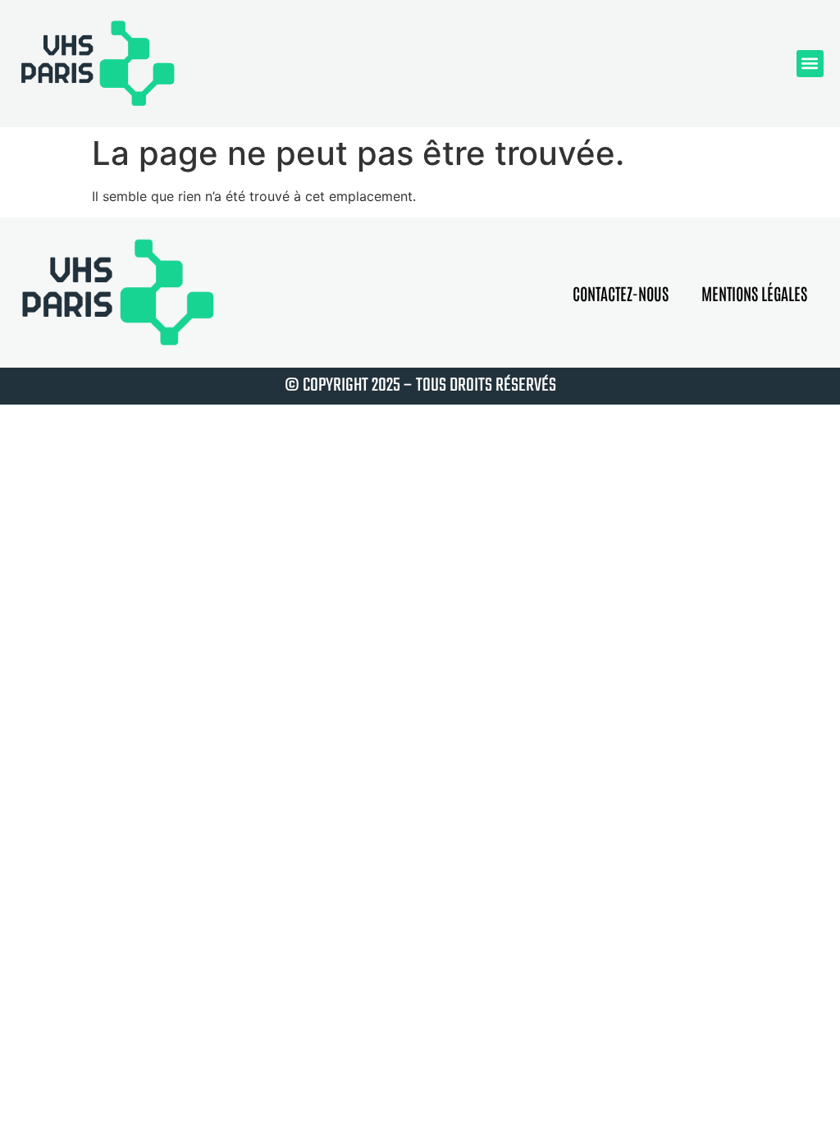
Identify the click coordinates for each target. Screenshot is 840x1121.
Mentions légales (754, 293)
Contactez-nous (621, 293)
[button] (810, 63)
